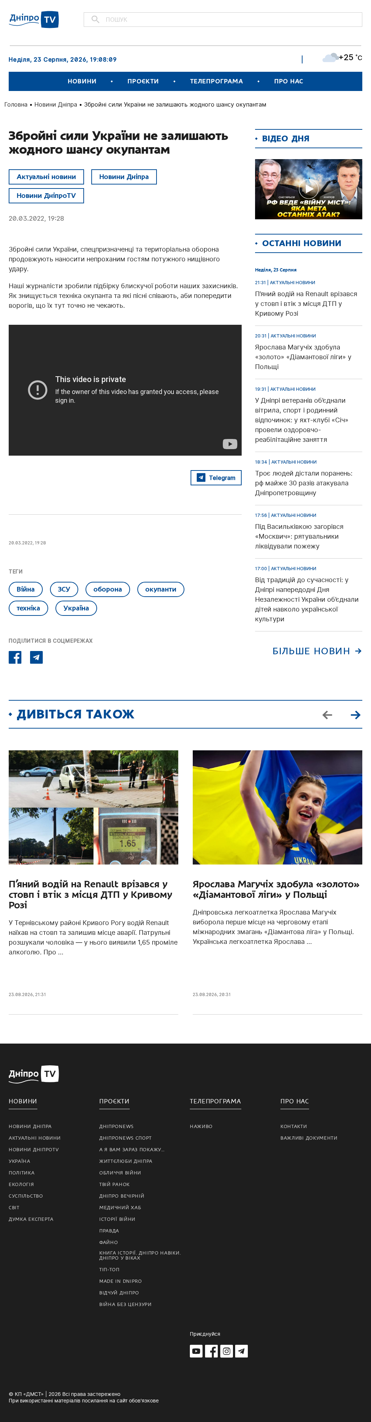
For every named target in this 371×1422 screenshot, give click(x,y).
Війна (26, 589)
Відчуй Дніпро (119, 1292)
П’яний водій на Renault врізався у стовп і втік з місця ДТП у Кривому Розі (90, 895)
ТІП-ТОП (109, 1269)
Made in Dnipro (120, 1281)
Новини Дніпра (55, 104)
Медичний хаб (120, 1207)
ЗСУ (64, 589)
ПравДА (109, 1231)
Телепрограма (216, 81)
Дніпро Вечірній (122, 1196)
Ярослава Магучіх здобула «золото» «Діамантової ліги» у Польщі (276, 889)
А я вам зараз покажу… (132, 1149)
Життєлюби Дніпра (126, 1161)
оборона (107, 589)
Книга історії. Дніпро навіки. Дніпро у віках (140, 1256)
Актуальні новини (46, 177)
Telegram (222, 477)
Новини (82, 81)
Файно (108, 1242)
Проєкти (143, 81)
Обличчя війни (120, 1173)
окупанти (160, 589)
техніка (28, 608)
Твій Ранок (114, 1184)
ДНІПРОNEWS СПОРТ (125, 1138)
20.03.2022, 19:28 (36, 218)
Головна (16, 104)
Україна (76, 608)
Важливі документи (309, 1138)
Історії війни (117, 1219)
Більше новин (311, 651)
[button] (355, 714)
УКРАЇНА (19, 1161)
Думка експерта (31, 1219)
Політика (22, 1173)
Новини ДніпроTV (46, 195)
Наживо (201, 1126)
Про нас (288, 81)
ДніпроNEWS (116, 1126)
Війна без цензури (125, 1304)
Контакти (293, 1126)
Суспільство (26, 1196)
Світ (14, 1207)
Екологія (21, 1184)
